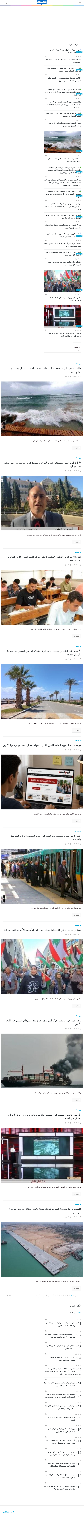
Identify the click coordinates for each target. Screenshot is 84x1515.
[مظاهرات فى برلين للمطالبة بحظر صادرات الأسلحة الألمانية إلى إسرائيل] (62, 281)
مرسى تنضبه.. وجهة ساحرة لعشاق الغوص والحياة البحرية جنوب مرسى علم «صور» (64, 1453)
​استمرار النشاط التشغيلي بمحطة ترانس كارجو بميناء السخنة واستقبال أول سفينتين (64, 124)
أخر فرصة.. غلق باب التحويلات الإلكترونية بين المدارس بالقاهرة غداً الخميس (63, 1475)
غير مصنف (78, 363)
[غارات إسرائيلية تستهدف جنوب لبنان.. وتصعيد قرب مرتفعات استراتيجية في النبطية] (42, 503)
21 (46, 1295)
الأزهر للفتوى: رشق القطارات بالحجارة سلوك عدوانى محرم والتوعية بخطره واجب (63, 1441)
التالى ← (34, 1295)
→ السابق (78, 1295)
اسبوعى (78, 1312)
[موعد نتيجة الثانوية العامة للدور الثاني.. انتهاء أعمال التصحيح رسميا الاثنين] (42, 782)
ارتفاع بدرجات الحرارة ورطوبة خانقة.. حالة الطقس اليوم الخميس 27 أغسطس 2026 (64, 1464)
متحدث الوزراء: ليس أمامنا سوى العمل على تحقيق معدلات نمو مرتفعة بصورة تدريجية (62, 245)
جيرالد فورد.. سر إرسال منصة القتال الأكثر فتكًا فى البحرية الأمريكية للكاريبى (63, 1407)
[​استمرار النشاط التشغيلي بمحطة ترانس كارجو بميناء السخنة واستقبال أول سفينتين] (62, 115)
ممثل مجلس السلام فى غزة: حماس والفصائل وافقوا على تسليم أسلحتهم (63, 1324)
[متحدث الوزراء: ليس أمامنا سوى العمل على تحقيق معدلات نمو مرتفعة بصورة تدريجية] (62, 235)
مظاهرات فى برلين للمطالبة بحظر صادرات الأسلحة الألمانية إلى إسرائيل (64, 299)
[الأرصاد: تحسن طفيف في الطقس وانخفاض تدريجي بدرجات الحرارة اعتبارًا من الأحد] (62, 316)
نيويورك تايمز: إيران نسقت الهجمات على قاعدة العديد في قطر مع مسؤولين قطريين (63, 226)
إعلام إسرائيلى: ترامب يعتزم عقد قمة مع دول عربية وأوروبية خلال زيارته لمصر (64, 263)
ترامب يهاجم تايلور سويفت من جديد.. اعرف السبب (64, 1418)
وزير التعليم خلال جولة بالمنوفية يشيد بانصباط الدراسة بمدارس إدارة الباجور (63, 1430)
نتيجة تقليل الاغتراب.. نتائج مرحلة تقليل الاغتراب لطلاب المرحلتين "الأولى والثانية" (62, 1487)
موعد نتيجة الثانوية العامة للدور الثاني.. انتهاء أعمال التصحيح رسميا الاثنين (42, 745)
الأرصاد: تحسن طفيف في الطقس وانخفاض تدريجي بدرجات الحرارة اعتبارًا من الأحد (64, 335)
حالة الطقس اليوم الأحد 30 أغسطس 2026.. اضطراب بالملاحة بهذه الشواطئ (64, 160)
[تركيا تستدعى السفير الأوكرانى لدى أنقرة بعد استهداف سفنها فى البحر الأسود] (42, 1061)
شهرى (71, 1312)
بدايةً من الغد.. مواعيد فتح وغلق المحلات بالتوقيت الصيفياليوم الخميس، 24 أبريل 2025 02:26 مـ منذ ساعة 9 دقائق (63, 206)
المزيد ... (77, 448)
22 (41, 1295)
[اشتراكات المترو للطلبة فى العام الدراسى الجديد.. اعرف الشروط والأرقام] (42, 876)
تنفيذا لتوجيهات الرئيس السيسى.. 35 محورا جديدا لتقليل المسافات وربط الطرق (62, 1384)
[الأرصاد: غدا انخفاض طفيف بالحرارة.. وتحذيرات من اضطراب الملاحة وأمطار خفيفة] (42, 691)
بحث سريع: (77, 347)
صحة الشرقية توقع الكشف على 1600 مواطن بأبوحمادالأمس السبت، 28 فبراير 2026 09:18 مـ (63, 1395)
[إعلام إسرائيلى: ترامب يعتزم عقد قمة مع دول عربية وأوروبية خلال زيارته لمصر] (62, 253)
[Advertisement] (42, 22)
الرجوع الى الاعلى (8, 1512)
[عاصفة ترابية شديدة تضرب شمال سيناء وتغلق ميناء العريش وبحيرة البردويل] (42, 1249)
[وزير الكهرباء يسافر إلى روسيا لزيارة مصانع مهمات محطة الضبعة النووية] (62, 51)
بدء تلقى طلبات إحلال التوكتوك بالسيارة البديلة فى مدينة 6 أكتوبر (63, 1347)
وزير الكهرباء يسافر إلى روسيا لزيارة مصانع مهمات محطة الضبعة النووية (63, 61)
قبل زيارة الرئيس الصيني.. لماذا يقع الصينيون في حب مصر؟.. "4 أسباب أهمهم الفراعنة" (63, 1335)
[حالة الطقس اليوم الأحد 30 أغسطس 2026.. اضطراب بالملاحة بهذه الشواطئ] (62, 142)
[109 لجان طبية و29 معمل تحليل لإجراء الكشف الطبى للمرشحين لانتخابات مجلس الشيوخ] (62, 69)
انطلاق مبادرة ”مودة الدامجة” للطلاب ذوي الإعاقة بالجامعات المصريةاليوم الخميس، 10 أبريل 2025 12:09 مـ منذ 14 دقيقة (62, 104)
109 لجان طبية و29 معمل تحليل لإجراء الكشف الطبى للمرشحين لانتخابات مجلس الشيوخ (64, 79)
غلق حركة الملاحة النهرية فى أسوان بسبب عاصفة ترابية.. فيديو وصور (64, 1358)
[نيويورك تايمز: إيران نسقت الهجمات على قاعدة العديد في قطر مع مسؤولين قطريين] (62, 216)
